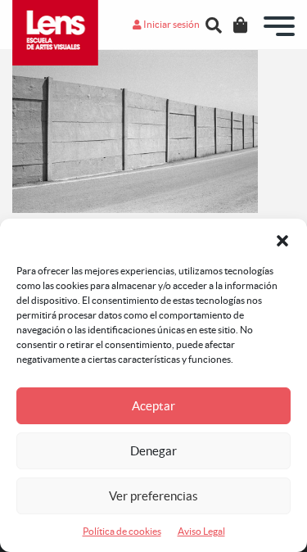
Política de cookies (122, 531)
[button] (282, 239)
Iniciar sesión (171, 24)
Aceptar (153, 406)
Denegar (153, 451)
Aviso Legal (201, 531)
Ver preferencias (153, 496)
